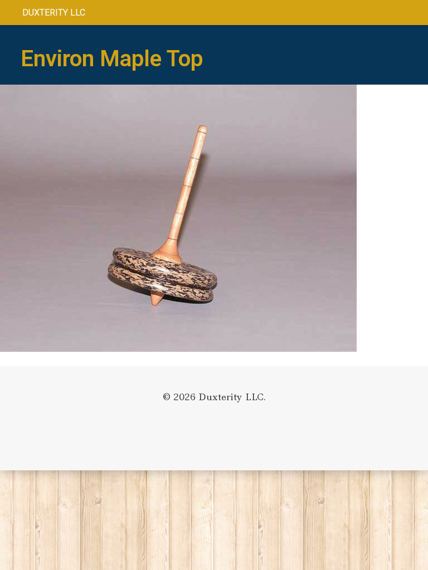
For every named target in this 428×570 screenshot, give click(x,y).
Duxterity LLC (53, 12)
